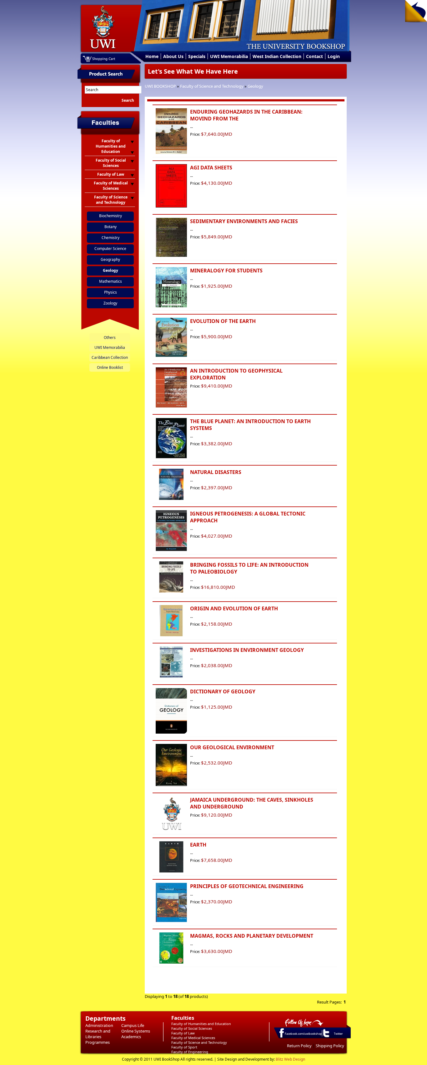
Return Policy (299, 1045)
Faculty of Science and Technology (212, 86)
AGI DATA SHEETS (211, 167)
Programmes (97, 1042)
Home (151, 56)
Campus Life (132, 1025)
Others (110, 337)
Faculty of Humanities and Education (201, 1023)
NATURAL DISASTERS (215, 472)
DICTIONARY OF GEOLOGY (222, 691)
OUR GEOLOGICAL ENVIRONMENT (232, 747)
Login (334, 56)
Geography (110, 259)
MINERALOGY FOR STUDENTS (226, 270)
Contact (314, 56)
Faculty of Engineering (189, 1051)
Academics (131, 1036)
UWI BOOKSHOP (160, 86)
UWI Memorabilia (229, 56)
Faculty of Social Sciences (191, 1028)
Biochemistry (110, 215)
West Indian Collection (277, 56)
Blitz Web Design (290, 1059)
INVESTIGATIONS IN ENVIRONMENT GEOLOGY (247, 650)
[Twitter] (325, 1037)
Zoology (110, 303)
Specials (196, 56)
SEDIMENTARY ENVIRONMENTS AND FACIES (244, 221)
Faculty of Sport (184, 1047)
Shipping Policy (330, 1045)
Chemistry (110, 237)
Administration (99, 1025)
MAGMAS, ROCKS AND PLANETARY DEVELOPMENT (251, 935)
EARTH (198, 844)
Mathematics (110, 281)
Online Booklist (110, 367)
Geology (255, 86)
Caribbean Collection (110, 357)
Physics (110, 292)
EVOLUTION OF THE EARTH (223, 321)
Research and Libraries (97, 1033)
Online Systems (135, 1031)
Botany (110, 226)
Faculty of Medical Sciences (193, 1037)
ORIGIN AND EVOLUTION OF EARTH (234, 608)
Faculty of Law (183, 1033)
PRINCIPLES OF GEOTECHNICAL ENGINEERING (247, 886)
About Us (173, 56)
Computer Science (110, 248)
